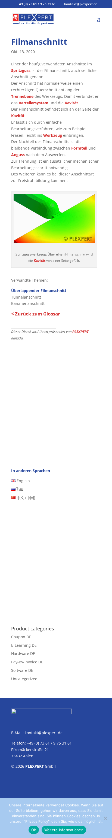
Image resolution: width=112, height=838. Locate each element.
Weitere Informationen (63, 830)
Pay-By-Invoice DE (27, 661)
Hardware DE (23, 653)
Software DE (22, 670)
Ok (33, 830)
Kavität (71, 102)
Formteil (79, 148)
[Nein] (105, 818)
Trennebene (22, 96)
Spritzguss (20, 70)
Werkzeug (52, 135)
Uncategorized (24, 678)
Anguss (18, 154)
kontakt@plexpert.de (44, 732)
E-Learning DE (24, 645)
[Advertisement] (56, 400)
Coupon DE (21, 636)
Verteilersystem (33, 102)
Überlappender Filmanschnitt (38, 290)
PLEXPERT (80, 331)
